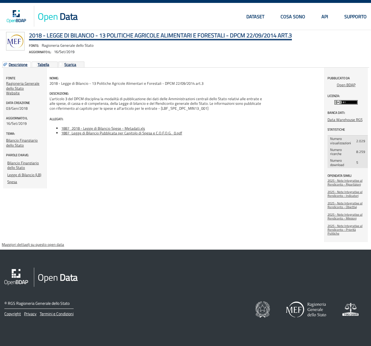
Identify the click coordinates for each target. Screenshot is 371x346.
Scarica (70, 64)
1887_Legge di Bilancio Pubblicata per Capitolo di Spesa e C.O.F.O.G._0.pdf (121, 133)
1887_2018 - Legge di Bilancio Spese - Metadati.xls (103, 128)
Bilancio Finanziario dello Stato (22, 142)
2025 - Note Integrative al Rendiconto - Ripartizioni (345, 182)
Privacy (30, 314)
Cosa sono (293, 16)
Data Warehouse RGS (345, 119)
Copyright (12, 314)
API (324, 16)
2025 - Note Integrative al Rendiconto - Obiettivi (345, 205)
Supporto (355, 16)
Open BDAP (346, 85)
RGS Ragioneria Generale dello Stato (39, 303)
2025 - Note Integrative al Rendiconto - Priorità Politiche (345, 230)
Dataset (255, 16)
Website (13, 93)
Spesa (12, 182)
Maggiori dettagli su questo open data (33, 244)
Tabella (43, 64)
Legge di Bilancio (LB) (24, 175)
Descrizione (18, 64)
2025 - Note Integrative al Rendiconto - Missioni (345, 216)
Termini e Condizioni (57, 314)
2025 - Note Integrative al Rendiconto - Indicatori (345, 194)
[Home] (16, 16)
